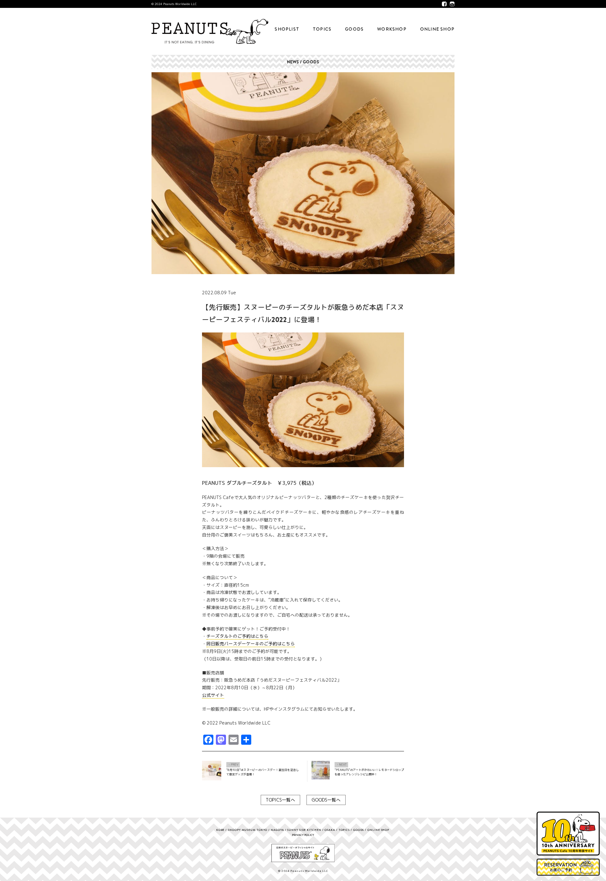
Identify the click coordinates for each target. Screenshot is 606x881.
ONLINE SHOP (437, 29)
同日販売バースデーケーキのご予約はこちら (250, 644)
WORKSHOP (392, 29)
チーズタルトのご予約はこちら (237, 636)
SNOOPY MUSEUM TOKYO (247, 830)
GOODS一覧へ (326, 800)
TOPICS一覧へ (280, 800)
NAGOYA (277, 830)
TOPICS (322, 29)
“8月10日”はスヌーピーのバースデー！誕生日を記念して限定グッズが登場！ (262, 772)
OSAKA (329, 830)
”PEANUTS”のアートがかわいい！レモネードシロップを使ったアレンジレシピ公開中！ (369, 772)
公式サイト (213, 695)
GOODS (354, 29)
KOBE (220, 830)
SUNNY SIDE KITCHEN (304, 830)
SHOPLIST (287, 29)
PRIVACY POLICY (303, 835)
